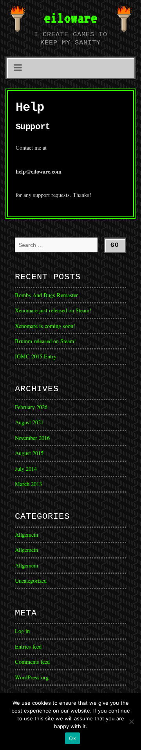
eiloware (70, 17)
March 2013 (28, 484)
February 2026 (31, 407)
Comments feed (32, 661)
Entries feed (28, 646)
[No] (131, 721)
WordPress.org (32, 677)
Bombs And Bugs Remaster (46, 295)
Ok (72, 738)
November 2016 (32, 437)
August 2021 (29, 422)
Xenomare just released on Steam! (53, 310)
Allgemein (26, 534)
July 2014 (26, 468)
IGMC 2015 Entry (35, 356)
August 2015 (29, 453)
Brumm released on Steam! (45, 341)
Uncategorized (31, 580)
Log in (22, 631)
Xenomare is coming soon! (45, 326)
